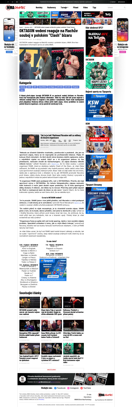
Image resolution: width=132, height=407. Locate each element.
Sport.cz (77, 203)
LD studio (92, 404)
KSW (26, 329)
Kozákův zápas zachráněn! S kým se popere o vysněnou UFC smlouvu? (51, 358)
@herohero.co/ (50, 382)
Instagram (74, 388)
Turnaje (64, 8)
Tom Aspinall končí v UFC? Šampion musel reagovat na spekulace (29, 358)
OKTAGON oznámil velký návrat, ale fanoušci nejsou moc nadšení (29, 312)
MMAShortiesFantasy (82, 400)
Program (75, 87)
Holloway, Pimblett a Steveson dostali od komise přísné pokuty (73, 312)
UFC (31, 27)
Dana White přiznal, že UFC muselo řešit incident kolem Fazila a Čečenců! (51, 335)
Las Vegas (51, 87)
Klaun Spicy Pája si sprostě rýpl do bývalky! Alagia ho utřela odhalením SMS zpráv (51, 312)
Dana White (42, 87)
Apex (22, 90)
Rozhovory (51, 8)
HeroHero (87, 397)
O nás (89, 395)
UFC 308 (59, 87)
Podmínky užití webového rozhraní (46, 404)
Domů (21, 27)
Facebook (61, 388)
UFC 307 (67, 87)
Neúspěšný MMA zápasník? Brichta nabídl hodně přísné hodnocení (29, 335)
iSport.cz (55, 164)
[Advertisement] (51, 118)
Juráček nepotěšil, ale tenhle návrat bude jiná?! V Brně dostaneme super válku (73, 359)
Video (85, 8)
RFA (70, 329)
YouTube (87, 388)
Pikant (75, 8)
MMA (29, 87)
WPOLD (39, 39)
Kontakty (41, 399)
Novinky (39, 8)
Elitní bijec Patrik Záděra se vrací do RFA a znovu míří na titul (73, 335)
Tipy (94, 8)
